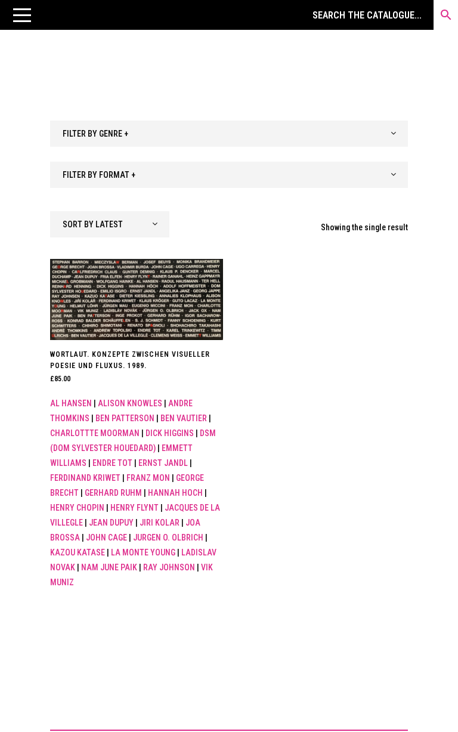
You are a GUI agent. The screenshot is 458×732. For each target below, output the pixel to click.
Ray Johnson (169, 567)
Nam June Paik (109, 567)
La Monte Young (143, 552)
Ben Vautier (183, 418)
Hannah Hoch (175, 493)
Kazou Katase (77, 552)
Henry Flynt (134, 507)
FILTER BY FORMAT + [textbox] (99, 175)
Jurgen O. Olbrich (168, 537)
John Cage (106, 537)
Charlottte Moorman (95, 433)
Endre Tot (112, 463)
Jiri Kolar (160, 522)
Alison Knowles (130, 403)
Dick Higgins (170, 433)
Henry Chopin (77, 507)
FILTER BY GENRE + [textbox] (95, 133)
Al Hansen (71, 403)
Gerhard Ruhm (113, 493)
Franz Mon (148, 478)
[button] (22, 15)
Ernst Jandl (163, 463)
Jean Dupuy (111, 522)
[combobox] (229, 134)
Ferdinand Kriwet (85, 478)
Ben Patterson (124, 418)
